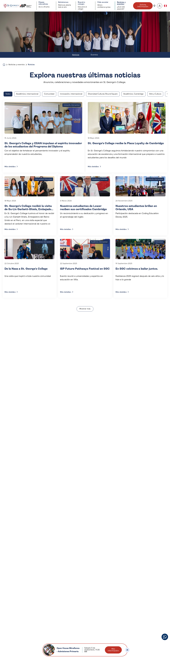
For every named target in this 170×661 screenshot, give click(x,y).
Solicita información (142, 6)
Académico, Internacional (27, 94)
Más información (113, 650)
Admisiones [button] (63, 2)
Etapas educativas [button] (43, 3)
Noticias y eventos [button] (121, 3)
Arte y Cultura (155, 94)
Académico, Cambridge (133, 94)
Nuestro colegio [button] (81, 3)
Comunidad (49, 94)
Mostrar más (85, 309)
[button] (160, 6)
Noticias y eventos (16, 65)
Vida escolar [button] (102, 2)
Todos (8, 94)
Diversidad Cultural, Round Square (103, 94)
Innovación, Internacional (71, 94)
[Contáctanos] (154, 6)
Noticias (75, 55)
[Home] (17, 5)
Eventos (94, 55)
